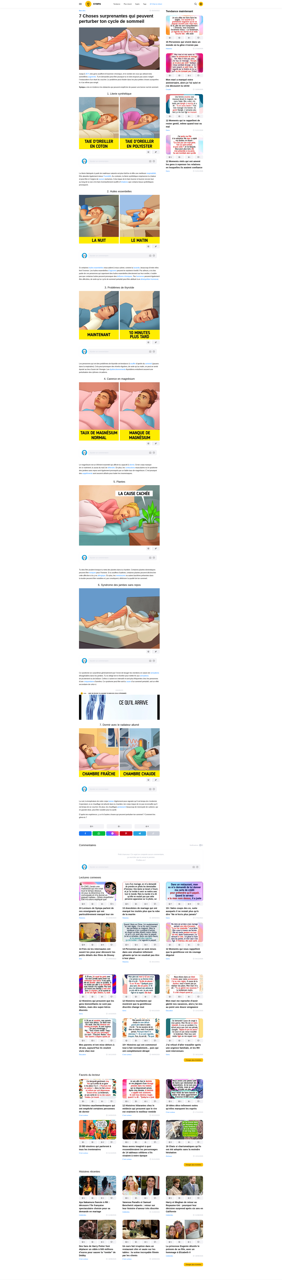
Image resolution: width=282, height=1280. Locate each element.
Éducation (169, 1010)
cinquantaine (89, 681)
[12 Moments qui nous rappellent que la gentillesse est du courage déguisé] (184, 933)
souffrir (133, 364)
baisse (111, 801)
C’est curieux (127, 1054)
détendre (111, 468)
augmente (92, 77)
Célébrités (82, 1215)
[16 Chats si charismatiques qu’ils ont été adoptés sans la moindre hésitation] (184, 1130)
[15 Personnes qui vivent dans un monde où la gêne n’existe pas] (184, 25)
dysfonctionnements (118, 369)
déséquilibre (145, 279)
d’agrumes (112, 271)
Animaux (169, 1156)
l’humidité (107, 176)
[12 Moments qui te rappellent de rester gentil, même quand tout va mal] (184, 104)
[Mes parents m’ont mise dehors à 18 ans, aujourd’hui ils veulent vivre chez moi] (97, 1028)
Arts (80, 959)
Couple (168, 89)
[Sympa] (93, 4)
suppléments (87, 473)
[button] (91, 826)
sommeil (148, 364)
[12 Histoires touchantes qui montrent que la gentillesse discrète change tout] (141, 984)
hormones (140, 276)
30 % (88, 74)
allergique (101, 575)
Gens (168, 130)
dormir (132, 465)
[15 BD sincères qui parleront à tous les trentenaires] (97, 1130)
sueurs (101, 179)
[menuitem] (117, 4)
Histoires (169, 48)
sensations (154, 673)
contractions (130, 468)
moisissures (120, 575)
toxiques (92, 573)
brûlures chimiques (124, 276)
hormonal (154, 279)
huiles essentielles (96, 268)
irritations (124, 182)
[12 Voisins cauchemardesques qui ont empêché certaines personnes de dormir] (97, 1089)
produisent (122, 807)
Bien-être (82, 11)
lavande (136, 268)
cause (128, 681)
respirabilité (151, 173)
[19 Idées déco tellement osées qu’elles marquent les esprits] (184, 1089)
